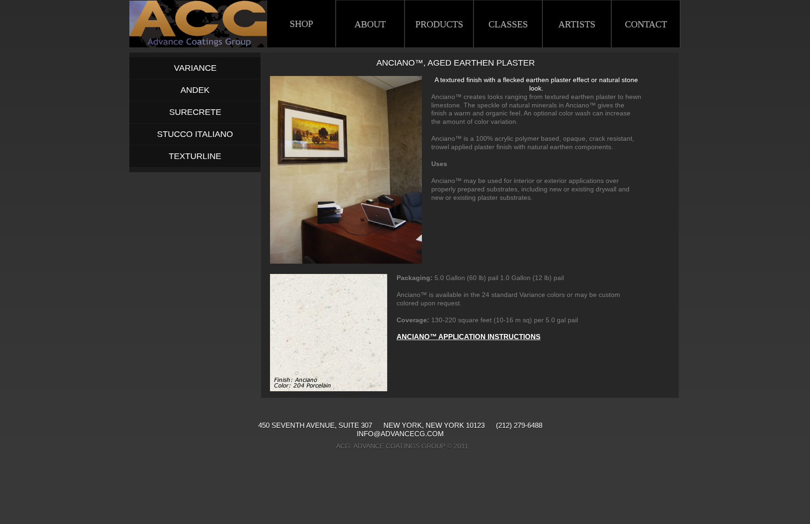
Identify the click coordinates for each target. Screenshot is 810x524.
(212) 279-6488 (519, 425)
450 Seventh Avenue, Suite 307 (316, 425)
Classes (508, 24)
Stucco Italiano (195, 134)
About (370, 24)
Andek (195, 90)
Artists (576, 24)
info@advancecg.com (400, 434)
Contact (646, 24)
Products (439, 24)
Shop (301, 23)
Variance (195, 68)
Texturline (195, 156)
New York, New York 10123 (434, 425)
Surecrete (195, 112)
